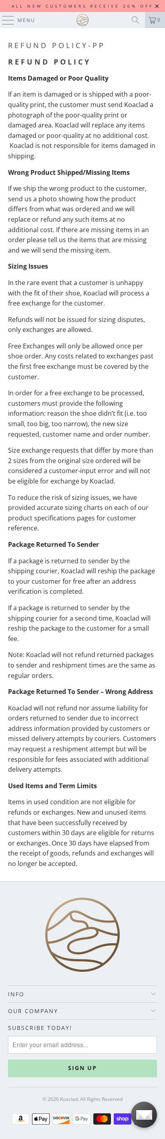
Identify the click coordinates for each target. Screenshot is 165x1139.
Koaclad (69, 1099)
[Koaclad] (82, 20)
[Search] (135, 20)
